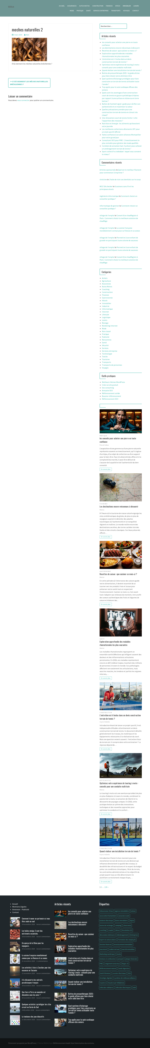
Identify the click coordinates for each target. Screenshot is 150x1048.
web (134, 987)
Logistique (106, 317)
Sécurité (105, 345)
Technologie (107, 354)
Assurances (72, 6)
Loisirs (136, 6)
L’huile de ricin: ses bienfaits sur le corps (125, 179)
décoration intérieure (107, 935)
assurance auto (124, 916)
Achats (104, 278)
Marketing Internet (110, 326)
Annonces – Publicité (20, 909)
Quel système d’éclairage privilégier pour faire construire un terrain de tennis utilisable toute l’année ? (120, 81)
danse (117, 930)
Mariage (105, 323)
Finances (109, 6)
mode (119, 954)
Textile (105, 356)
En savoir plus (106, 469)
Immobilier (127, 6)
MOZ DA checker (106, 186)
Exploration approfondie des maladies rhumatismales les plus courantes (115, 643)
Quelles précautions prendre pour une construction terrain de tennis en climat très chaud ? (120, 112)
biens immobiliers (121, 921)
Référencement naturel (108, 968)
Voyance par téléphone (116, 983)
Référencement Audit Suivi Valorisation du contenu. (73, 1043)
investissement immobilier (123, 944)
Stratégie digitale (106, 978)
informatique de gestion (109, 206)
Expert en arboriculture (108, 940)
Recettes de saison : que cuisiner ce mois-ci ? (119, 50)
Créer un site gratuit (110, 385)
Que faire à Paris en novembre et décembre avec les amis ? (33, 993)
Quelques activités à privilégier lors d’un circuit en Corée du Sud (36, 1006)
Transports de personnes (112, 365)
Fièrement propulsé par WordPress (22, 1043)
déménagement (122, 935)
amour (133, 911)
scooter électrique (119, 973)
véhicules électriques (123, 987)
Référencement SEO (110, 399)
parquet (120, 959)
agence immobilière (122, 911)
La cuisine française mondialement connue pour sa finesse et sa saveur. (34, 957)
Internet (105, 312)
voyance (103, 983)
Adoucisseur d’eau (106, 911)
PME (101, 964)
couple (110, 930)
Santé (88, 11)
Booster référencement (111, 396)
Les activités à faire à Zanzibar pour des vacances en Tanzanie (36, 969)
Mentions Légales (19, 907)
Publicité (105, 337)
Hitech (117, 6)
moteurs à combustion (108, 959)
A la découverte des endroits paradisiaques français (32, 981)
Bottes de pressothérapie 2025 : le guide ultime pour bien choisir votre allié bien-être (81, 996)
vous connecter (23, 100)
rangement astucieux (112, 964)
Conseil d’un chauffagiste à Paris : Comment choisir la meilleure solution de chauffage (119, 218)
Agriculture (106, 281)
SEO (129, 973)
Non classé (106, 331)
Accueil (62, 6)
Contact (135, 11)
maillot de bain (114, 949)
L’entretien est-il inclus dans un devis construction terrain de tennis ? (120, 717)
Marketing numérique (107, 954)
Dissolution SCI (127, 930)
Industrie (105, 306)
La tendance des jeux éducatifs (33, 1016)
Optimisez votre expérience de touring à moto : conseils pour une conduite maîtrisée (119, 784)
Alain (27, 35)
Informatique (107, 309)
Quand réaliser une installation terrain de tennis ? (122, 70)
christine (103, 179)
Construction (97, 6)
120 (105, 887)
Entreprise (134, 935)
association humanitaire (108, 916)
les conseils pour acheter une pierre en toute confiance (118, 440)
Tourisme (106, 359)
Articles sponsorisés (108, 170)
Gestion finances (106, 944)
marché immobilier (128, 949)
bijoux (132, 921)
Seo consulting (108, 388)
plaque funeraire (131, 959)
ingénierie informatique (109, 196)
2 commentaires (42, 961)
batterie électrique (106, 921)
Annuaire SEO (107, 390)
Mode (72, 11)
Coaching (105, 289)
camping (118, 925)
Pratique (80, 11)
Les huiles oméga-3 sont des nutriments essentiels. (32, 932)
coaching (103, 930)
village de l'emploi (107, 215)
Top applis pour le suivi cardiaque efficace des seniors (81, 1020)
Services (105, 348)
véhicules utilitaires (106, 987)
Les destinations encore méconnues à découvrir (121, 48)
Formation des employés (127, 940)
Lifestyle (105, 314)
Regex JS (125, 964)
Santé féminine (105, 973)
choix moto (127, 925)
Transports (115, 11)
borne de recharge (106, 925)
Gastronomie (107, 298)
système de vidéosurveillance (124, 978)
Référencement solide (111, 393)
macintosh (103, 949)
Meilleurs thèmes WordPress (113, 382)
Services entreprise (101, 11)
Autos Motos (84, 6)
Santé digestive (123, 968)
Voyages (126, 11)
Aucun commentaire (43, 924)
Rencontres (106, 340)
